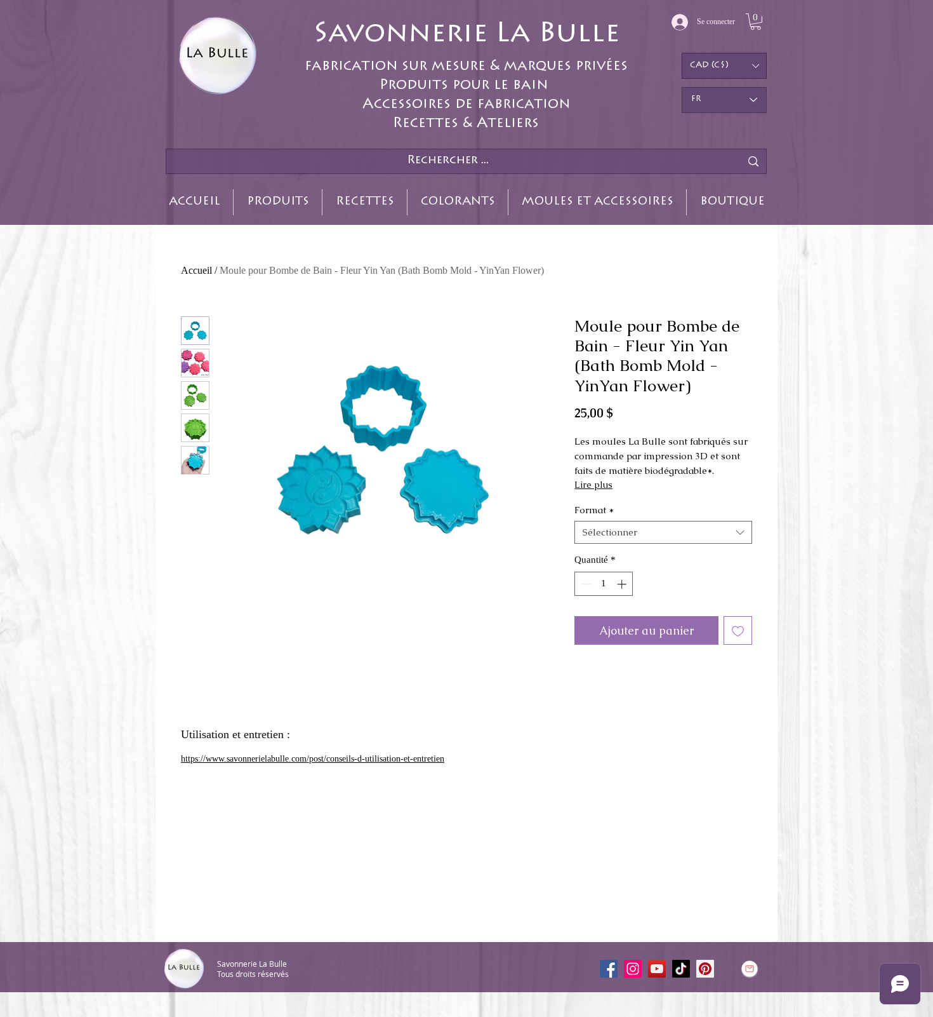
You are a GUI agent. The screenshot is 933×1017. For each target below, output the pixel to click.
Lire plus (593, 484)
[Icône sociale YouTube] (657, 969)
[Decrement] (584, 584)
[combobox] (663, 532)
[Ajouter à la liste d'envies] (738, 630)
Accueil (196, 270)
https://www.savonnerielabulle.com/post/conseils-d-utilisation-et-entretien (312, 759)
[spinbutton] (603, 584)
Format (594, 510)
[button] (755, 21)
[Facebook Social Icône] (609, 969)
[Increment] (623, 584)
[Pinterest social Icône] (705, 969)
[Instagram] (633, 969)
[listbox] (724, 66)
